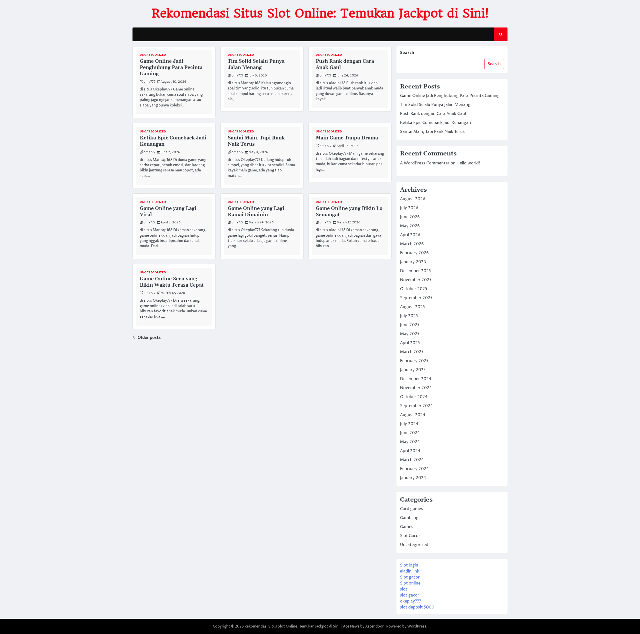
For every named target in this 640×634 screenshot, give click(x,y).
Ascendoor (374, 626)
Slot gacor (410, 577)
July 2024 (409, 424)
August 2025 (412, 307)
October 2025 (413, 289)
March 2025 (412, 352)
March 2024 (412, 460)
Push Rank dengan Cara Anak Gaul (345, 64)
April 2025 (410, 343)
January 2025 (413, 370)
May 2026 (410, 226)
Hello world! (468, 163)
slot (403, 589)
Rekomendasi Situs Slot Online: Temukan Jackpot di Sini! (320, 13)
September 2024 (416, 406)
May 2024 (410, 442)
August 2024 (412, 415)
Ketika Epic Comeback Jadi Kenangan (173, 141)
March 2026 (412, 244)
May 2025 (410, 334)
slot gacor (409, 595)
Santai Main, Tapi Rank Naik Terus (256, 141)
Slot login (409, 565)
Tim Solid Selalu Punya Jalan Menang (256, 64)
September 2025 (416, 298)
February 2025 (414, 361)
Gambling (409, 518)
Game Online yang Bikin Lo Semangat (349, 211)
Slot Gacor (410, 536)
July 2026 (409, 208)
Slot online (410, 583)
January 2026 (413, 262)
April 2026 (410, 235)
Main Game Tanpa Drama (347, 138)
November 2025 (416, 280)
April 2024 (410, 451)
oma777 (150, 82)
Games (406, 527)
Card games (411, 509)
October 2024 (414, 397)
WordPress (416, 626)
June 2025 (410, 325)
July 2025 (409, 316)
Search (407, 52)
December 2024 (415, 379)
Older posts (149, 337)
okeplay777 (410, 601)
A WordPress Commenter (425, 163)
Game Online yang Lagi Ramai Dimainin (256, 211)
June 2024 (410, 433)
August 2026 (412, 199)
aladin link (409, 571)
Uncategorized (153, 54)
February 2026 (414, 253)
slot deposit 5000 (417, 607)
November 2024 (416, 388)
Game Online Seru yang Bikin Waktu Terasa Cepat (172, 282)
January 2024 (413, 478)
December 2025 (415, 271)
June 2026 (410, 217)
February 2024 (414, 469)
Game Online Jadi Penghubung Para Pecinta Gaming (171, 67)
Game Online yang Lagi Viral (168, 211)
